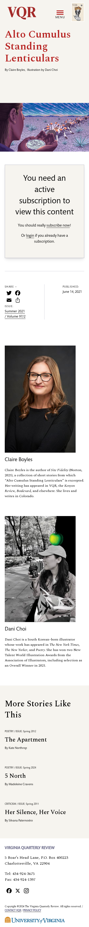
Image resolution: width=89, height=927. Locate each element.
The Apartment (26, 739)
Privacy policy (32, 910)
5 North (15, 776)
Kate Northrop (18, 748)
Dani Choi (51, 70)
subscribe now (58, 226)
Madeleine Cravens (21, 784)
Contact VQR (13, 910)
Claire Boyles (17, 70)
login (30, 236)
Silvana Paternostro (21, 820)
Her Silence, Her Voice (35, 812)
